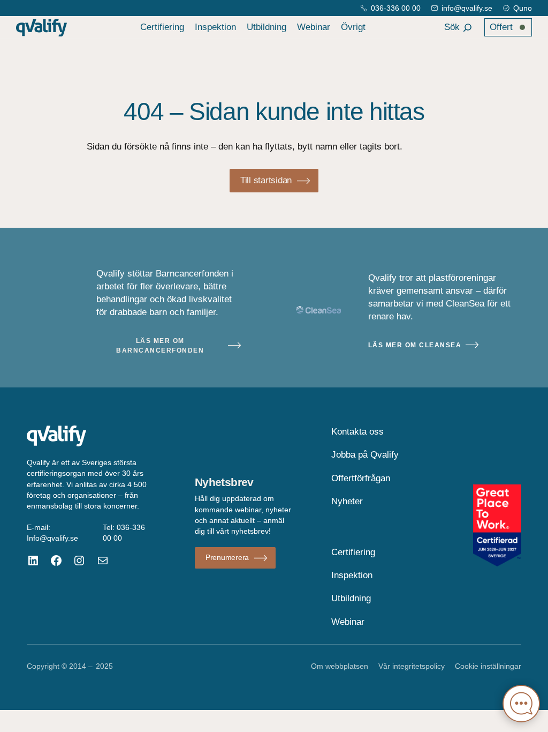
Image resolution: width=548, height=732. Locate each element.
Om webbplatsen (339, 666)
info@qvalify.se (467, 8)
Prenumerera (227, 557)
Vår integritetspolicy (411, 666)
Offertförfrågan (360, 478)
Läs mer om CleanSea (415, 345)
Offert (501, 27)
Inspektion (215, 27)
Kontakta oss (357, 432)
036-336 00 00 (396, 8)
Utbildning (266, 27)
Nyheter (347, 501)
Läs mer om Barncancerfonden (160, 345)
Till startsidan (266, 180)
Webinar (313, 27)
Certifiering (162, 27)
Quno (522, 8)
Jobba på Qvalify (365, 455)
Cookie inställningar (488, 666)
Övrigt (353, 27)
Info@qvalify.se (52, 538)
